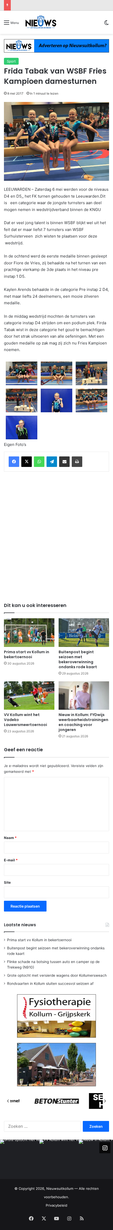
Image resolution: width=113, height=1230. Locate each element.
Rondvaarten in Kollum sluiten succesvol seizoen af (50, 983)
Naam (10, 838)
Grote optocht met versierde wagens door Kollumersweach (62, 5)
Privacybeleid (56, 1205)
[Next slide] (105, 1101)
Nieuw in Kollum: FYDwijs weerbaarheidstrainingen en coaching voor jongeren (83, 722)
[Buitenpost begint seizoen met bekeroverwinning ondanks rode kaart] (84, 632)
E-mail (11, 860)
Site (7, 882)
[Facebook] (14, 461)
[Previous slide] (8, 1101)
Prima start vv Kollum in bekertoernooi (26, 654)
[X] (26, 461)
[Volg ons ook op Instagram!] (105, 1147)
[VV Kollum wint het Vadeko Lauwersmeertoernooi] (29, 695)
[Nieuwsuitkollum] (41, 22)
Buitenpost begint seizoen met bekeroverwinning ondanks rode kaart (78, 659)
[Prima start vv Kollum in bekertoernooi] (29, 632)
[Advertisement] (56, 536)
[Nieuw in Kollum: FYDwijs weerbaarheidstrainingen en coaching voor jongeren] (84, 695)
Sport (11, 61)
